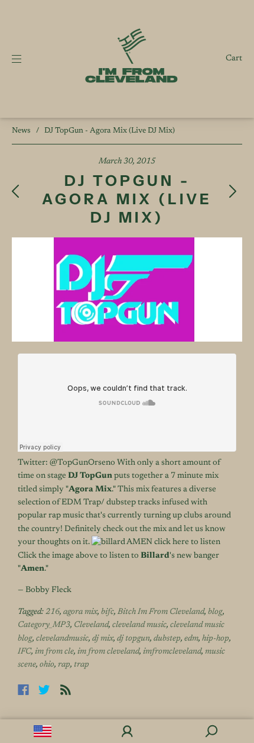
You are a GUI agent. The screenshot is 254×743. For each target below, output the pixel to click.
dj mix (102, 639)
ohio (47, 665)
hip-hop (215, 639)
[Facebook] (23, 690)
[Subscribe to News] (65, 690)
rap (64, 665)
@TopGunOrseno (81, 463)
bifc (107, 612)
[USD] (42, 731)
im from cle (54, 652)
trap (81, 665)
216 (52, 612)
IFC (24, 652)
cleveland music (139, 625)
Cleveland (91, 625)
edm (191, 639)
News (21, 130)
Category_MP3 (44, 625)
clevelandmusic (62, 639)
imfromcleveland (172, 652)
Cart (234, 58)
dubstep (167, 639)
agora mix (80, 612)
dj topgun (133, 639)
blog (215, 612)
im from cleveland (108, 652)
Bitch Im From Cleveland (161, 612)
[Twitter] (44, 690)
